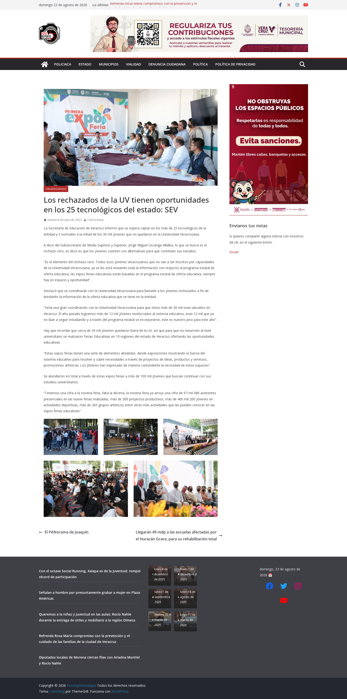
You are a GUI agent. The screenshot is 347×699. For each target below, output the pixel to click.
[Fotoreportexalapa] (44, 64)
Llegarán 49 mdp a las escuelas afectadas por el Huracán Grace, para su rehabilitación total (176, 535)
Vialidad (133, 64)
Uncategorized (56, 189)
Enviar (234, 252)
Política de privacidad (235, 64)
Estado (85, 64)
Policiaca (62, 64)
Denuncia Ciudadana (167, 64)
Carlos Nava (95, 220)
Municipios (108, 64)
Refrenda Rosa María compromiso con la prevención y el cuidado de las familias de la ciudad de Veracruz (153, 7)
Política (200, 64)
